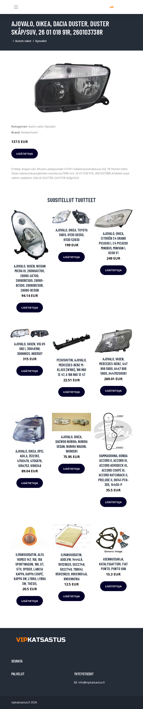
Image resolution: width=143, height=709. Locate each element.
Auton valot (23, 41)
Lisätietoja (24, 153)
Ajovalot (41, 41)
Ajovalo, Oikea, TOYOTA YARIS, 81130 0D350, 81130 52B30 (72, 235)
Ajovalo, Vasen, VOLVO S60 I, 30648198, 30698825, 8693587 (29, 349)
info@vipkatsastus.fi (91, 682)
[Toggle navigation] (16, 7)
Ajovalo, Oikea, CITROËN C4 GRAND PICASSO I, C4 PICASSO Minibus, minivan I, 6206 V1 (113, 243)
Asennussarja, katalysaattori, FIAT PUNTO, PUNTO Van (113, 564)
